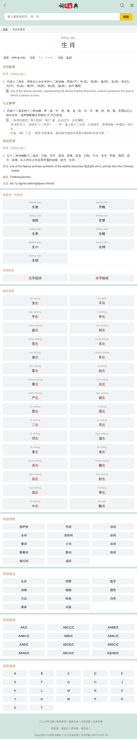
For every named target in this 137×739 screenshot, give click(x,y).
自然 (113, 598)
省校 (35, 218)
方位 (24, 598)
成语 (68, 561)
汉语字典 (98, 721)
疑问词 (24, 561)
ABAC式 (113, 636)
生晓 (102, 231)
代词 (68, 527)
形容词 (68, 535)
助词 (113, 552)
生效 (35, 205)
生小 (35, 245)
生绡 (102, 245)
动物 (24, 590)
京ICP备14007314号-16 (94, 735)
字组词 (35, 278)
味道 (68, 598)
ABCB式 (68, 644)
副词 (113, 535)
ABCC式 (68, 627)
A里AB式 (113, 653)
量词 (24, 544)
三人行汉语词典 (70, 735)
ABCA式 (68, 653)
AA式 (24, 627)
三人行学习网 (46, 721)
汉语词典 (86, 721)
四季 (68, 581)
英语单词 (61, 721)
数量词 (24, 552)
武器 (68, 607)
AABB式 (113, 627)
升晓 (102, 205)
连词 (113, 544)
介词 (68, 544)
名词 (69, 57)
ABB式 (68, 636)
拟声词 (24, 527)
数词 (68, 552)
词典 (5, 29)
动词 (113, 527)
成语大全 (73, 721)
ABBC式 (113, 644)
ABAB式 (24, 653)
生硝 (35, 258)
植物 (68, 590)
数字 (113, 581)
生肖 (24, 581)
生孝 (35, 231)
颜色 (113, 590)
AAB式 (23, 644)
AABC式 (23, 636)
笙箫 (102, 218)
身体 (24, 607)
